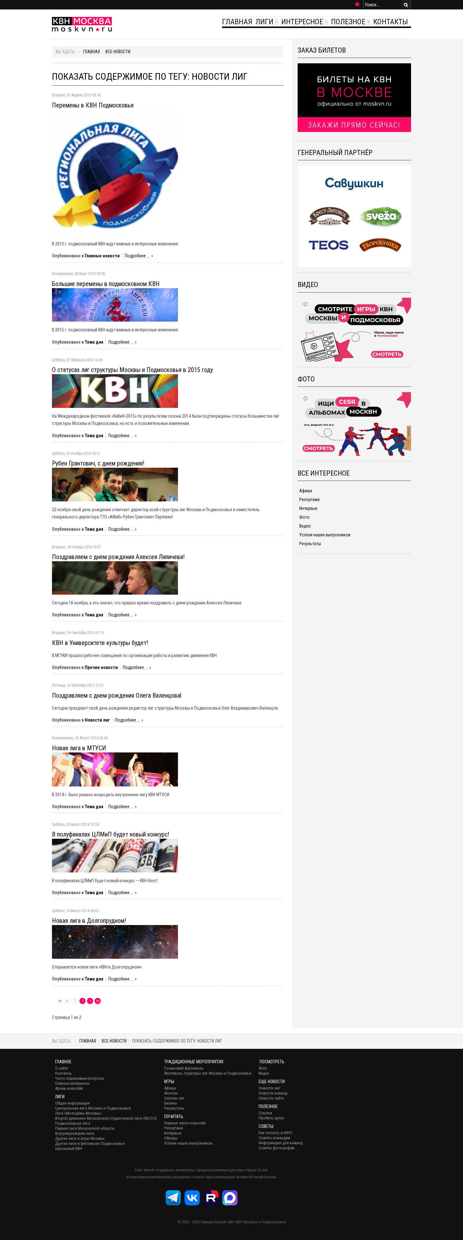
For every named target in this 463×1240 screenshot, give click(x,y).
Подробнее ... (137, 255)
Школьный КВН (68, 1148)
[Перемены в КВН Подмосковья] (115, 171)
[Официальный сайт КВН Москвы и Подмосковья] (82, 24)
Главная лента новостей (185, 1123)
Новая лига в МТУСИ (79, 748)
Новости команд (273, 1093)
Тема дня (94, 342)
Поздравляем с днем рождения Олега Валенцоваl (116, 695)
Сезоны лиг (174, 1098)
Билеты (170, 1103)
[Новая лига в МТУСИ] (115, 768)
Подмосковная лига (72, 1123)
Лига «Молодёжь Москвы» (78, 1113)
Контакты (390, 21)
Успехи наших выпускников (325, 534)
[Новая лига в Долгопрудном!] (115, 941)
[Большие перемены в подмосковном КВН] (115, 304)
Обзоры (171, 1138)
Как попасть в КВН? (276, 1132)
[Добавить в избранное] (357, 4)
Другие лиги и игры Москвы (80, 1138)
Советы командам (274, 1137)
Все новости (118, 51)
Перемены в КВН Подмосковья (93, 105)
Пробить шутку (271, 1118)
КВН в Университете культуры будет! (100, 643)
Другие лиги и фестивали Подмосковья (90, 1143)
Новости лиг (97, 720)
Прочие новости (101, 667)
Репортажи (309, 499)
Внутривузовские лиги (74, 1133)
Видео (305, 526)
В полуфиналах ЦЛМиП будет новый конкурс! (110, 834)
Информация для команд (281, 1142)
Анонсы (171, 1093)
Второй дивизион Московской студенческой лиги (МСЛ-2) (106, 1118)
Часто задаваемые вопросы (79, 1078)
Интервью (308, 508)
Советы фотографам (276, 1148)
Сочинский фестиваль (183, 1068)
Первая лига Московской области (84, 1128)
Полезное (348, 21)
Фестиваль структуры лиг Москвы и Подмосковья (207, 1073)
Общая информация (72, 1103)
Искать (406, 4)
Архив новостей (69, 1088)
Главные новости (102, 255)
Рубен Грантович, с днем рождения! (98, 463)
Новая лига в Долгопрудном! (89, 920)
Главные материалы (72, 1083)
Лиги (264, 21)
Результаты (310, 543)
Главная (237, 21)
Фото (304, 517)
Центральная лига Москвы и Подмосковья (93, 1108)
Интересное (302, 21)
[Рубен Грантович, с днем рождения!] (115, 484)
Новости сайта (271, 1098)
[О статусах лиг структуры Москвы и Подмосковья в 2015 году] (115, 390)
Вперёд (90, 1001)
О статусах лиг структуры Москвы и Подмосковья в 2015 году (132, 370)
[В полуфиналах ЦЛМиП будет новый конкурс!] (115, 855)
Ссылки (265, 1113)
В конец (97, 1001)
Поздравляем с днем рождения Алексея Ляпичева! (118, 557)
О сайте (61, 1068)
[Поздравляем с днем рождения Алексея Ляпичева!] (115, 577)
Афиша (305, 490)
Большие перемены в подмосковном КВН (106, 284)
